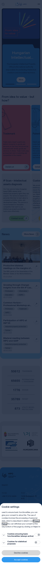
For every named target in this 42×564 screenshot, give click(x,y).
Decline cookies (21, 553)
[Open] (4, 535)
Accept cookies (21, 560)
